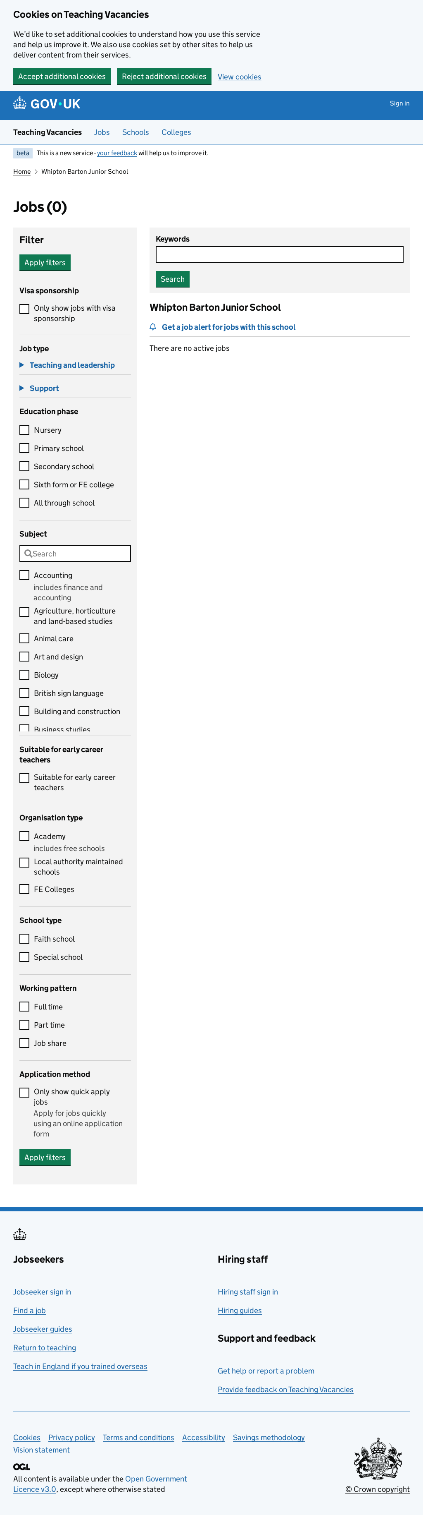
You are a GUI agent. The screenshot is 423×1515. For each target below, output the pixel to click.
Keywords (173, 239)
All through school (64, 503)
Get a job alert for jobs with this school (229, 327)
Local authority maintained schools (78, 867)
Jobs (102, 132)
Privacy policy (71, 1437)
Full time (48, 1007)
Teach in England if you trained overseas (80, 1366)
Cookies (26, 1437)
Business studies (62, 729)
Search (173, 279)
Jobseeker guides (42, 1329)
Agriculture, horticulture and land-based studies (75, 616)
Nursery (48, 430)
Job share (50, 1043)
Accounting (53, 575)
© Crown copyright (377, 1489)
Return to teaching (44, 1347)
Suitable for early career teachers (75, 782)
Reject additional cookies (164, 76)
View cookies (239, 77)
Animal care (54, 638)
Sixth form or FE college (74, 484)
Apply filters (45, 262)
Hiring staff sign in (248, 1292)
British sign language (69, 693)
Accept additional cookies (62, 76)
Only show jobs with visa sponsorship (75, 313)
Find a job (29, 1310)
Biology (46, 675)
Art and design (58, 657)
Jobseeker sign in (42, 1292)
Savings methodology (269, 1437)
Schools (135, 132)
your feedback (117, 153)
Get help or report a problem (266, 1371)
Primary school (59, 448)
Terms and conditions (138, 1437)
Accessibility (203, 1437)
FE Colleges (54, 889)
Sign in (400, 103)
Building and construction (77, 711)
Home (22, 171)
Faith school (54, 939)
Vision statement (41, 1450)
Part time (49, 1025)
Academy (50, 836)
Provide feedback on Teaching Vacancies (286, 1389)
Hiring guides (240, 1310)
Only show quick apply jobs (72, 1097)
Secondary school (64, 466)
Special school (58, 957)
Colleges (176, 132)
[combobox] (75, 553)
